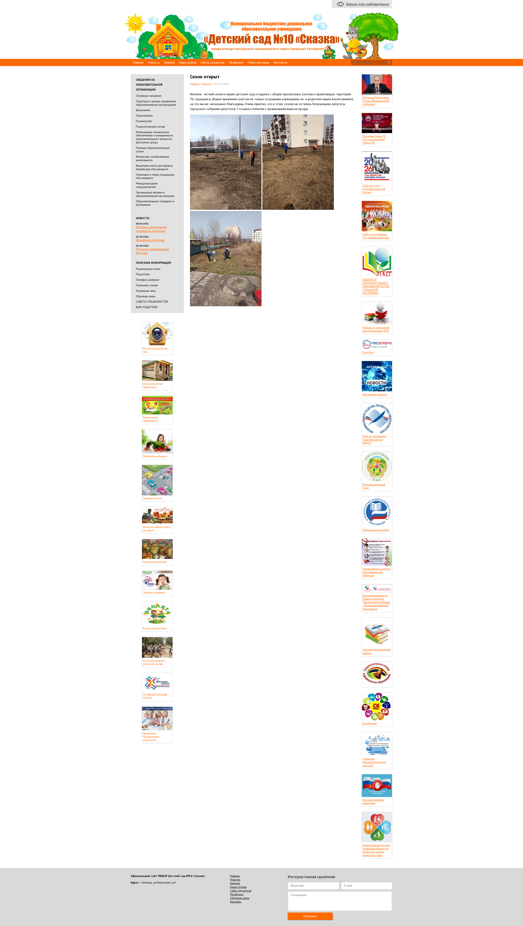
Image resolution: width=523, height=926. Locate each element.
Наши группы (188, 62)
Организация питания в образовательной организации (155, 194)
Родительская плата (148, 269)
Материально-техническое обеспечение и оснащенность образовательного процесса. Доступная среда (154, 137)
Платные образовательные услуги (153, 149)
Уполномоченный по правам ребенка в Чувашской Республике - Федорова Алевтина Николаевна (376, 602)
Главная (138, 62)
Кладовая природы (155, 562)
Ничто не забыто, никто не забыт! (157, 528)
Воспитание (370, 723)
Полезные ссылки (147, 285)
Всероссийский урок (155, 628)
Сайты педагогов (213, 62)
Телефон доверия (147, 280)
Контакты (280, 62)
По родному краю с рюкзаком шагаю (154, 662)
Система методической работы (376, 651)
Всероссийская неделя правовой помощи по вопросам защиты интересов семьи (376, 850)
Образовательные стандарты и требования (155, 203)
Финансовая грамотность (150, 419)
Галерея (169, 62)
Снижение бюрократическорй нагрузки (374, 762)
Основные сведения (148, 96)
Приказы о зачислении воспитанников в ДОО (376, 329)
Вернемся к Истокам (150, 240)
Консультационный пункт (374, 486)
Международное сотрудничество (147, 185)
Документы (143, 110)
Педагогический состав (150, 126)
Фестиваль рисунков (155, 456)
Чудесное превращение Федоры (152, 251)
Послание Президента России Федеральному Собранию (376, 101)
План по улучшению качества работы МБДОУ (374, 440)
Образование (144, 115)
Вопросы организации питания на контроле (151, 229)
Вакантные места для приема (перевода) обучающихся (154, 167)
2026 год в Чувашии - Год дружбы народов (376, 236)
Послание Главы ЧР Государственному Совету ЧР (374, 140)
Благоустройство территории (153, 385)
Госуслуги (368, 352)
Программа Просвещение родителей (151, 737)
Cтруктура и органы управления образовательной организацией (156, 103)
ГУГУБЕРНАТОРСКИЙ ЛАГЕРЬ (155, 696)
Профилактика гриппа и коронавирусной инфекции (377, 572)
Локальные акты (146, 291)
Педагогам (143, 274)
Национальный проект (376, 530)
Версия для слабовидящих (367, 4)
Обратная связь (258, 62)
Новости (154, 62)
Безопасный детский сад (155, 350)
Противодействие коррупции (373, 801)
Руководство (144, 121)
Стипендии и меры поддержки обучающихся (155, 176)
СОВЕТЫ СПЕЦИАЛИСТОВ (152, 301)
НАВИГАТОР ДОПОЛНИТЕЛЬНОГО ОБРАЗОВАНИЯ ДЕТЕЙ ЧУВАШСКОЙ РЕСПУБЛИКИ (376, 286)
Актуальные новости (375, 394)
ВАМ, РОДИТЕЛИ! (147, 307)
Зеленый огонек (152, 498)
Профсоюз (236, 62)
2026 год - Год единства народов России (374, 189)
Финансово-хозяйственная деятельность (152, 158)
